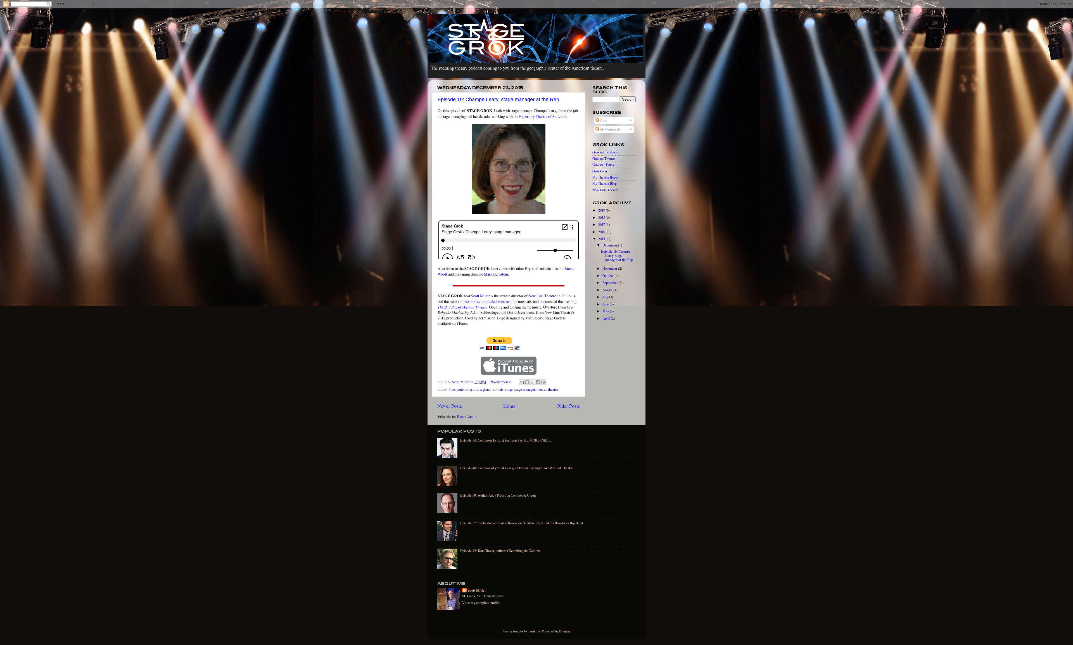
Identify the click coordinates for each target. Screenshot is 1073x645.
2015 (602, 238)
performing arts (467, 389)
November (610, 268)
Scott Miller (480, 295)
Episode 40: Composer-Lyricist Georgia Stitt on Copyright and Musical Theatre (516, 468)
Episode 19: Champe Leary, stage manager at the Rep (498, 99)
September (610, 282)
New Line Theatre (542, 295)
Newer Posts (449, 405)
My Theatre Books (605, 177)
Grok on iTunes (603, 164)
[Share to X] (532, 382)
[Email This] (521, 382)
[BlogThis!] (527, 382)
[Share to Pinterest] (543, 382)
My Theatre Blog (604, 183)
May (606, 311)
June (606, 304)
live (452, 389)
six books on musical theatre (487, 301)
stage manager (524, 389)
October (608, 275)
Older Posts (568, 405)
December (610, 245)
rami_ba (534, 631)
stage (509, 389)
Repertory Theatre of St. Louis (542, 116)
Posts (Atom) (466, 416)
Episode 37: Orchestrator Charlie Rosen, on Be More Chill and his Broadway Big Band (521, 523)
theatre (553, 389)
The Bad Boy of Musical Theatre (462, 307)
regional (486, 389)
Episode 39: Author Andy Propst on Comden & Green (498, 495)
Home (509, 405)
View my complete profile (481, 602)
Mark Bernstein (496, 274)
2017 (602, 224)
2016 (602, 231)
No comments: (501, 382)
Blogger (564, 631)
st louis (498, 389)
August (607, 290)
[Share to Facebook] (537, 382)
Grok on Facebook (605, 152)
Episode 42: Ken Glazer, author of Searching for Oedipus (500, 550)
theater (541, 389)
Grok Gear (599, 171)
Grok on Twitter (603, 158)
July (605, 297)
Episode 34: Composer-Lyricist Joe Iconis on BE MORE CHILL (505, 440)
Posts (603, 120)
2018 (602, 217)
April (606, 318)
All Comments (610, 129)
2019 (602, 210)
